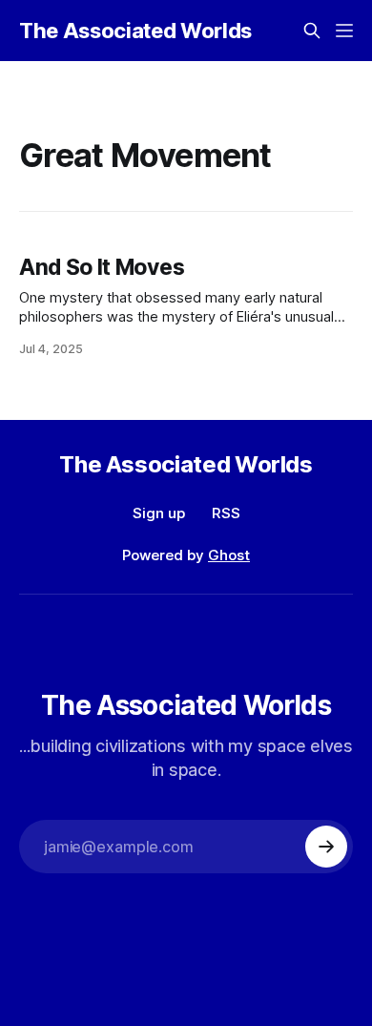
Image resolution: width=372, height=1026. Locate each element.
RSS (226, 513)
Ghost (229, 555)
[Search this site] (312, 30)
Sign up (159, 513)
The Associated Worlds (135, 30)
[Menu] (344, 30)
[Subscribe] (326, 847)
